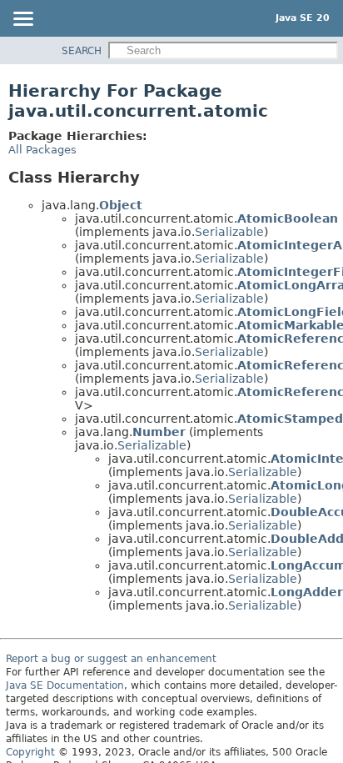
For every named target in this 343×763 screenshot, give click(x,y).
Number (159, 432)
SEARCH (82, 51)
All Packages (42, 149)
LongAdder (307, 592)
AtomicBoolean (287, 218)
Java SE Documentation (65, 685)
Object (120, 205)
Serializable (229, 231)
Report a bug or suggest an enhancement (111, 659)
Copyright (30, 752)
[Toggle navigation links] (22, 20)
